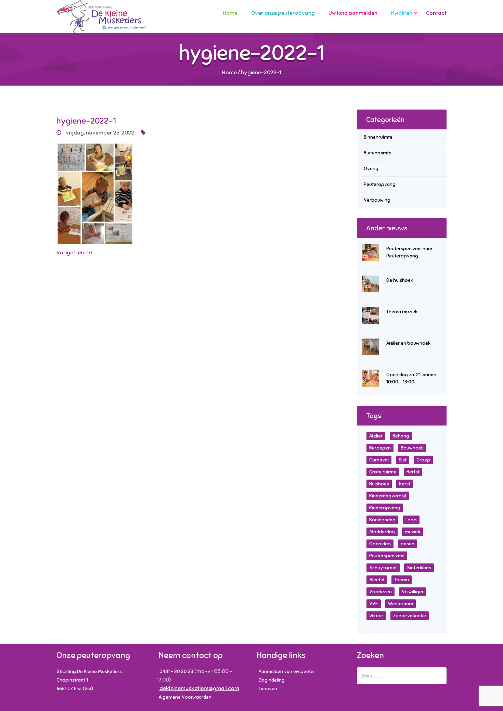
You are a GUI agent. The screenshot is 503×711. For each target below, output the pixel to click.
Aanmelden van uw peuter (287, 671)
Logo (411, 520)
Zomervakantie (409, 616)
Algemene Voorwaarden (185, 697)
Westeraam (400, 604)
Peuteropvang (380, 184)
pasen (407, 544)
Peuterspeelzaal (386, 556)
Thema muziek (401, 312)
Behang (400, 436)
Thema (401, 580)
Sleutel (376, 580)
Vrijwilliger (413, 592)
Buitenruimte (377, 153)
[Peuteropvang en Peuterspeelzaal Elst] (101, 16)
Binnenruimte (378, 137)
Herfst (413, 472)
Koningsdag (382, 520)
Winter (376, 616)
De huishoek (399, 280)
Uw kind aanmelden (352, 13)
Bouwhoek (412, 448)
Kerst (404, 484)
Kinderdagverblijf (388, 496)
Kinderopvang (384, 508)
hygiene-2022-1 (86, 121)
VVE (373, 604)
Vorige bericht (74, 252)
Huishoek (379, 484)
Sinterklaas (419, 568)
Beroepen (380, 448)
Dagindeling (272, 680)
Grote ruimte (383, 472)
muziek (412, 532)
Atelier (376, 436)
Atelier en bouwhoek (408, 343)
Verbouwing (377, 200)
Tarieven (268, 688)
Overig (371, 169)
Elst (403, 460)
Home (230, 13)
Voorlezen (380, 592)
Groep (423, 460)
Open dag (380, 544)
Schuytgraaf (383, 568)
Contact (436, 13)
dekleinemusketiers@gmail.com (199, 688)
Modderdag (382, 532)
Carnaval (379, 460)
